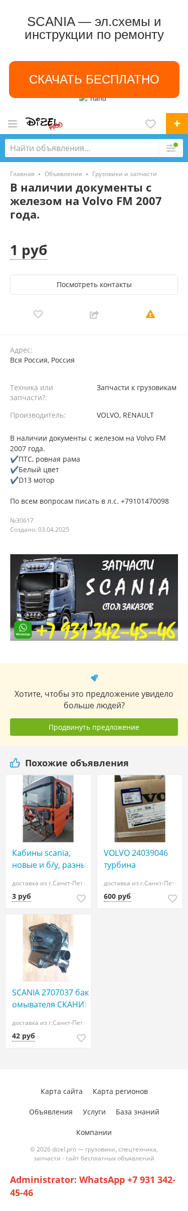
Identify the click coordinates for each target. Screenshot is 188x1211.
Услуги (94, 1111)
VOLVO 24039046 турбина (136, 858)
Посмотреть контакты (94, 284)
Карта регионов (120, 1091)
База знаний (137, 1111)
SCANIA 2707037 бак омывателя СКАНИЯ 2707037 (50, 998)
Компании (94, 1132)
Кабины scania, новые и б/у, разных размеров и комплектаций (51, 859)
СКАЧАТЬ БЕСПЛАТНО (94, 79)
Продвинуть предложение (94, 727)
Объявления (51, 1111)
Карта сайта (62, 1091)
